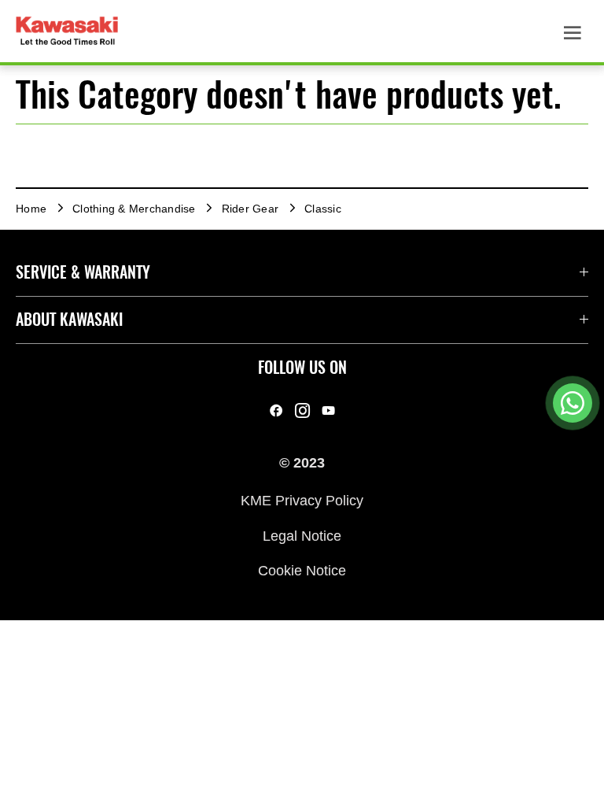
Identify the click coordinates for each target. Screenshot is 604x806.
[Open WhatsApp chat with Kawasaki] (572, 403)
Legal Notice (302, 535)
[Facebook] (276, 411)
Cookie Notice (302, 571)
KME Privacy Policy (302, 500)
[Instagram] (302, 411)
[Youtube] (328, 411)
